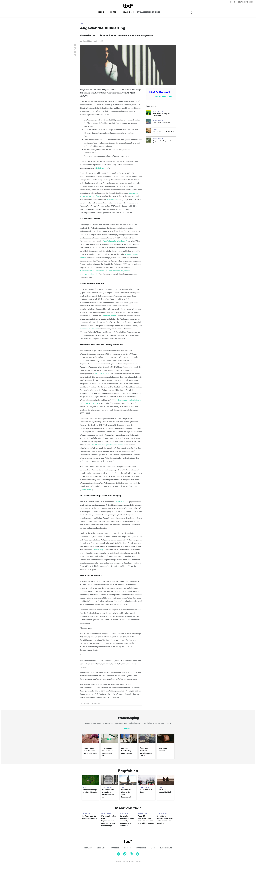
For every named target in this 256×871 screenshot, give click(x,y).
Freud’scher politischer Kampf (115, 241)
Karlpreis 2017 (120, 501)
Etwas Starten (144, 787)
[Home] (128, 6)
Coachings (128, 12)
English (250, 2)
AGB (153, 848)
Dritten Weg (98, 549)
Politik (86, 703)
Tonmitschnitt (86, 489)
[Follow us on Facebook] (118, 855)
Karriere (115, 848)
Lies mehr (127, 729)
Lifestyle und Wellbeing (166, 746)
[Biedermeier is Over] (146, 780)
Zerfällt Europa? (102, 168)
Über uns (101, 848)
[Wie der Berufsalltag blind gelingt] (128, 738)
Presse (127, 848)
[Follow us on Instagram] (137, 855)
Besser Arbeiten (158, 111)
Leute (113, 12)
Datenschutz (166, 848)
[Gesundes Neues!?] (165, 738)
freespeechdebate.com (89, 329)
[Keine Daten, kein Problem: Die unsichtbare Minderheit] (90, 738)
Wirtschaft (96, 703)
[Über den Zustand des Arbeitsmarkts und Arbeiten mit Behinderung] (146, 738)
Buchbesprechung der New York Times (107, 445)
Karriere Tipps (124, 813)
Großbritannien (112, 199)
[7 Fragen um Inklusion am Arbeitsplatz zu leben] (109, 738)
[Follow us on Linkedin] (131, 855)
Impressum (141, 848)
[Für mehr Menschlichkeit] (165, 780)
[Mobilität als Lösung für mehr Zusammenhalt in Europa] (128, 780)
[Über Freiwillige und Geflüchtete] (90, 780)
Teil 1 (96, 373)
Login (233, 2)
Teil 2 (101, 373)
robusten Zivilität (109, 315)
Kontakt (88, 848)
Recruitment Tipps (89, 746)
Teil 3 (106, 373)
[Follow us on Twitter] (124, 855)
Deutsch (242, 2)
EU (81, 703)
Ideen (101, 12)
